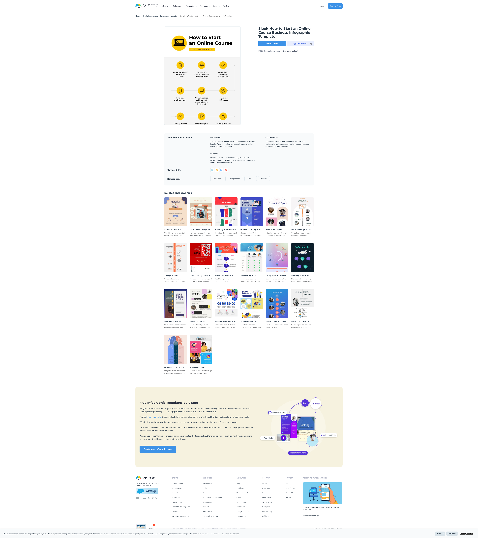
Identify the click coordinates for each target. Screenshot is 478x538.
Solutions (177, 6)
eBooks (239, 497)
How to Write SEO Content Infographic (199, 321)
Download (266, 497)
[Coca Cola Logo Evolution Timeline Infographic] (201, 257)
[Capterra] (141, 525)
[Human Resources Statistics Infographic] (251, 303)
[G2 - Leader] (151, 525)
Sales (205, 488)
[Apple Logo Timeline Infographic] (302, 303)
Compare (266, 507)
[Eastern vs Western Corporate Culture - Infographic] (226, 257)
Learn (215, 6)
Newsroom (266, 488)
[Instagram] (153, 498)
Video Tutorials (243, 493)
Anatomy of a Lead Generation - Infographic (175, 321)
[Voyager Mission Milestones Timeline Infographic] (175, 257)
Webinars (240, 488)
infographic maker (289, 51)
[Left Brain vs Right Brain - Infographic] (175, 349)
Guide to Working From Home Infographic (250, 229)
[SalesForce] (147, 491)
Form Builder (177, 493)
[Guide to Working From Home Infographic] (251, 211)
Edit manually (272, 43)
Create (165, 6)
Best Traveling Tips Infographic (274, 229)
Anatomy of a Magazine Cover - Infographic (200, 229)
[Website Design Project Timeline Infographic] (302, 211)
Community (267, 511)
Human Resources (210, 493)
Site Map (339, 529)
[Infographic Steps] (201, 349)
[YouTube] (137, 498)
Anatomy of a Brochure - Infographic (226, 229)
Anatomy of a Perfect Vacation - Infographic (301, 275)
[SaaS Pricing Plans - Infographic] (251, 257)
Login (322, 6)
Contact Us (290, 493)
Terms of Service (320, 529)
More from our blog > (311, 516)
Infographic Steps (197, 367)
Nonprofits (207, 502)
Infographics (177, 488)
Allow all (440, 534)
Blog (238, 483)
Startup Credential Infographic (172, 229)
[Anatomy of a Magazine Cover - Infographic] (201, 211)
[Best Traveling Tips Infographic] (277, 211)
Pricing (226, 6)
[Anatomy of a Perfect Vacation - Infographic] (302, 257)
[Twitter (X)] (148, 498)
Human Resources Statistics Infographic (249, 321)
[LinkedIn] (144, 498)
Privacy (331, 529)
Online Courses (243, 502)
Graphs (175, 511)
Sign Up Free (335, 6)
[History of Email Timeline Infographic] (277, 303)
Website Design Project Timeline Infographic (301, 229)
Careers (265, 493)
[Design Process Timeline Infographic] (277, 257)
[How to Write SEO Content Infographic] (201, 303)
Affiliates (265, 516)
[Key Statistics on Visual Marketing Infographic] (226, 303)
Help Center (290, 488)
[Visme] (146, 6)
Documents (176, 502)
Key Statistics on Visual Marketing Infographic (225, 321)
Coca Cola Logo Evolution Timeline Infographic (201, 275)
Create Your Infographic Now (158, 449)
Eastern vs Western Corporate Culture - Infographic (224, 275)
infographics (235, 179)
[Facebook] (141, 498)
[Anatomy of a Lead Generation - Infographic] (175, 303)
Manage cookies (466, 534)
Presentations (177, 483)
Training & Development (213, 497)
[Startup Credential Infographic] (175, 211)
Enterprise (207, 511)
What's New (267, 502)
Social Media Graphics (181, 507)
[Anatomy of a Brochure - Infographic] (226, 211)
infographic (217, 179)
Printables (176, 497)
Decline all (452, 534)
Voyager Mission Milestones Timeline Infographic (173, 275)
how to (251, 179)
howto (264, 179)
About (264, 483)
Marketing (207, 483)
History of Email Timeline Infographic (277, 321)
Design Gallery (242, 511)
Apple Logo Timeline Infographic (300, 321)
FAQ (287, 483)
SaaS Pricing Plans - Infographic (249, 275)
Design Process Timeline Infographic (277, 275)
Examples (204, 6)
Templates (190, 6)
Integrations (241, 516)
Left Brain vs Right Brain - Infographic (175, 367)
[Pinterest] (156, 498)
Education (207, 507)
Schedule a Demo (210, 516)
